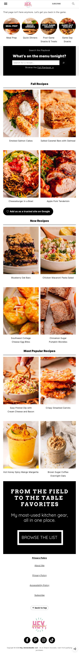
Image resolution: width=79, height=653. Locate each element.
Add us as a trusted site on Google (30, 211)
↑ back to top (39, 608)
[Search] (63, 62)
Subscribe (39, 595)
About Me (39, 565)
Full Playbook (44, 67)
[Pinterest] (35, 640)
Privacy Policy (39, 558)
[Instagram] (43, 640)
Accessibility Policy (39, 585)
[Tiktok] (52, 640)
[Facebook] (27, 640)
